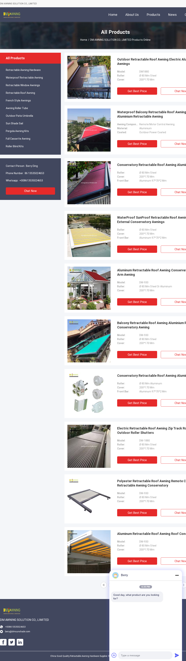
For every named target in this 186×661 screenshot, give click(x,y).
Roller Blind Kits (15, 146)
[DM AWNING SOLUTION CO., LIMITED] (12, 14)
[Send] (177, 655)
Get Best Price (137, 91)
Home (83, 39)
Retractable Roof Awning (20, 92)
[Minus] (177, 575)
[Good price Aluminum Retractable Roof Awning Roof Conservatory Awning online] (89, 551)
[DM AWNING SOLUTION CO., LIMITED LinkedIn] (20, 642)
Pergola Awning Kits (17, 131)
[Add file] (114, 655)
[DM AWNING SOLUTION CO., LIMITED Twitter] (11, 642)
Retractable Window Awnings (23, 85)
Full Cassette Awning (18, 138)
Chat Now (30, 191)
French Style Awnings (18, 100)
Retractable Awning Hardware (23, 70)
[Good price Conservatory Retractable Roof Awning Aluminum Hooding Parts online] (89, 393)
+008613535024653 (31, 180)
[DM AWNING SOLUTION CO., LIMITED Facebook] (3, 642)
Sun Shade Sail (14, 123)
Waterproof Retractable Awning (24, 77)
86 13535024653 (34, 173)
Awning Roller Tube (17, 108)
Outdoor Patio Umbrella (19, 115)
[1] (104, 585)
